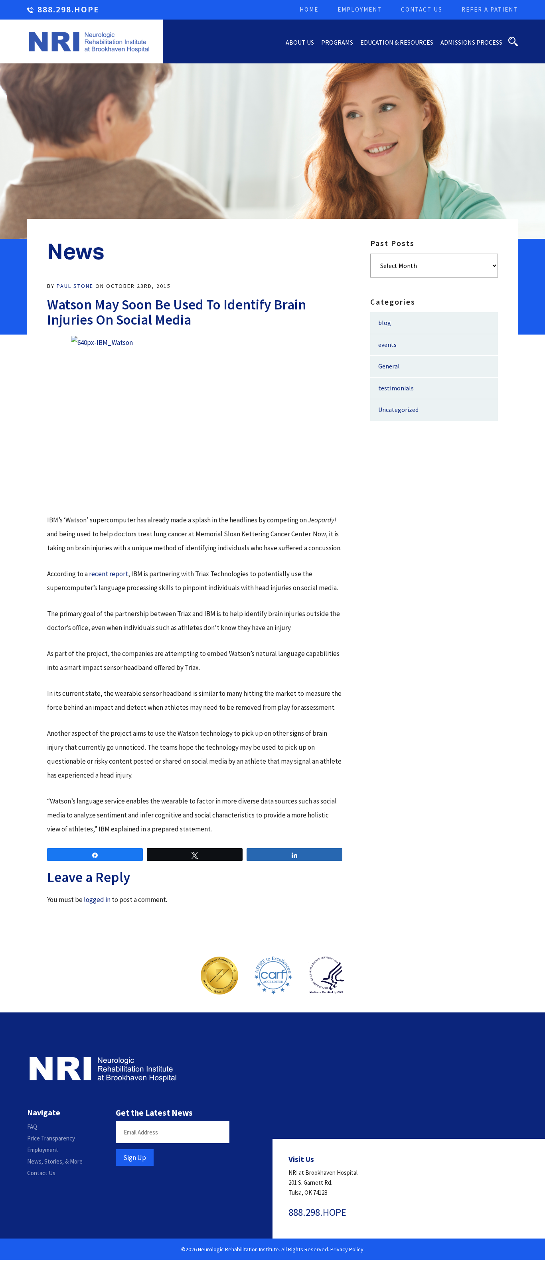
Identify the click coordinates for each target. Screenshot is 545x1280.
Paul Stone (75, 285)
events (387, 345)
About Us (300, 42)
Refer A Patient (490, 9)
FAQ (32, 1126)
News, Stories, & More (55, 1161)
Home (309, 9)
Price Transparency (51, 1138)
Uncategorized (398, 410)
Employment (360, 9)
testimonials (396, 388)
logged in (97, 899)
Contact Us (421, 9)
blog (384, 323)
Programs (337, 42)
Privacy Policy (346, 1249)
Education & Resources (396, 42)
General (389, 366)
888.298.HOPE (68, 10)
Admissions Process (471, 42)
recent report (108, 573)
